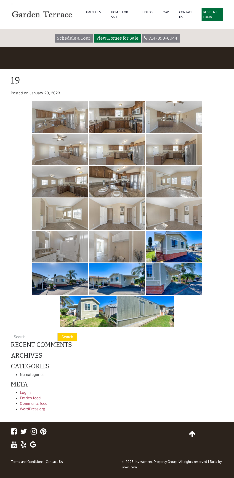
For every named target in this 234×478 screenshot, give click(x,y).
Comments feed (34, 403)
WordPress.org (32, 409)
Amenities (93, 12)
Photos (147, 12)
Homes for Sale (119, 14)
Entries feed (30, 398)
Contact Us (186, 14)
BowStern (129, 467)
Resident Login (210, 14)
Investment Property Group (156, 461)
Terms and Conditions (27, 461)
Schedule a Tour (73, 38)
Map (166, 12)
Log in (25, 392)
